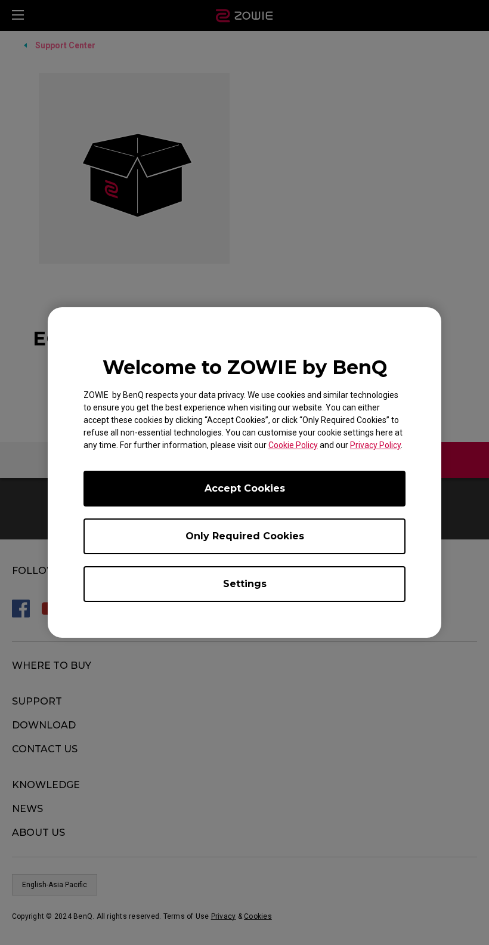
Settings (245, 583)
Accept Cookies (245, 488)
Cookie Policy (293, 445)
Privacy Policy (375, 445)
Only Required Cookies (244, 536)
